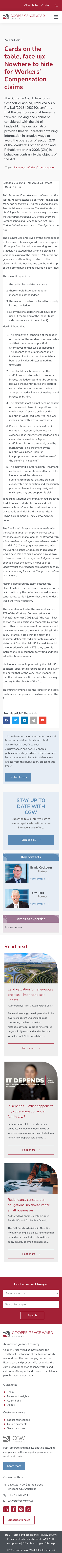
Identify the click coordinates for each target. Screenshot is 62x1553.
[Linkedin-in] (6, 1509)
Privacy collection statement (24, 1539)
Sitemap (50, 1543)
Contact (45, 5)
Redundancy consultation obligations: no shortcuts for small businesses (28, 1205)
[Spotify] (21, 1509)
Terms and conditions (25, 1535)
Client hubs (31, 5)
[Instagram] (28, 1509)
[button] (6, 720)
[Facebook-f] (14, 1509)
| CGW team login (32, 1543)
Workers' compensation (41, 167)
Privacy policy (48, 1535)
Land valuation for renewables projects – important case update (30, 994)
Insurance (19, 167)
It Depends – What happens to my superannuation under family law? (30, 1111)
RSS (7, 1535)
